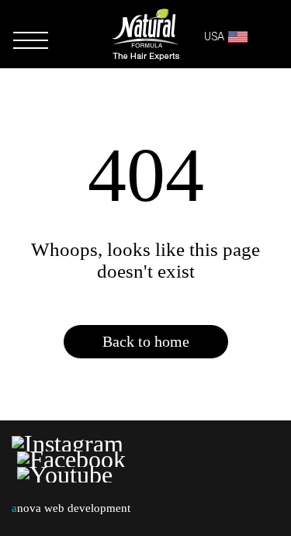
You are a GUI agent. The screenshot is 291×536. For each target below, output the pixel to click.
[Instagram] (70, 444)
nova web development (71, 508)
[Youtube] (65, 475)
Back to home (145, 341)
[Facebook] (71, 459)
